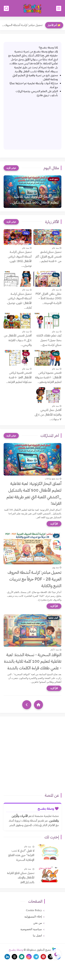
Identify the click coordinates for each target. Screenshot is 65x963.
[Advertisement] (32, 121)
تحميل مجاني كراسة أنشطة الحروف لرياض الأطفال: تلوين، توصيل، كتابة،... (19, 301)
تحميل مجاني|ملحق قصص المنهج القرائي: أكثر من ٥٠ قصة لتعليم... (48, 256)
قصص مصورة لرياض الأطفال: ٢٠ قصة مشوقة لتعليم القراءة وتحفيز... (48, 377)
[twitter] (50, 956)
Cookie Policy (34, 910)
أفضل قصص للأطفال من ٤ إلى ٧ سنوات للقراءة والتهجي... (18, 340)
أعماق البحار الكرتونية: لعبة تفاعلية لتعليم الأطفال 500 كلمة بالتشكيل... (34, 199)
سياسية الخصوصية (31, 929)
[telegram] (36, 956)
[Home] (38, 704)
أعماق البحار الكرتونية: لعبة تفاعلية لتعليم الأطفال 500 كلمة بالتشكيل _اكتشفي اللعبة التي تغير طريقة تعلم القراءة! (33, 493)
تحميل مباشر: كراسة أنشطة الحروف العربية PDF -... (22, 25)
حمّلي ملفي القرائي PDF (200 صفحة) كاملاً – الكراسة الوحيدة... (48, 298)
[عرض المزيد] (11, 168)
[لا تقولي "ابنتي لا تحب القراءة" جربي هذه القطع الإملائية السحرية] (49, 852)
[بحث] (6, 8)
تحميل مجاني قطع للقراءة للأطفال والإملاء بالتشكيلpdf (20, 877)
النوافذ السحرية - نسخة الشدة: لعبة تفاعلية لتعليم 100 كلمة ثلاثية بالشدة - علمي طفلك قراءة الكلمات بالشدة (32, 661)
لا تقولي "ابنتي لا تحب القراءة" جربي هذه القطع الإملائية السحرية (21, 855)
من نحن (37, 922)
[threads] (14, 956)
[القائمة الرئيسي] (58, 8)
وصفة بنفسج (16, 950)
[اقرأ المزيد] (54, 523)
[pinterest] (43, 956)
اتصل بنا (37, 935)
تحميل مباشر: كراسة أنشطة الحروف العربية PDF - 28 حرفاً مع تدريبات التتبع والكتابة (34, 579)
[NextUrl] (26, 704)
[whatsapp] (21, 956)
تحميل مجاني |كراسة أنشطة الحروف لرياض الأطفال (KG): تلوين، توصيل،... (20, 259)
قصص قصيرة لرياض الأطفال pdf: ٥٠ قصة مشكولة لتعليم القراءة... (19, 377)
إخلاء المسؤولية (33, 916)
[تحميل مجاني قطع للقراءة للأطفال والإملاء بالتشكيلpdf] (49, 874)
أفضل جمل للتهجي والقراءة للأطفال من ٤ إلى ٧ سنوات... (48, 414)
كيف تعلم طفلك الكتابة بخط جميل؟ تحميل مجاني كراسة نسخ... (48, 340)
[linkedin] (7, 956)
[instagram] (29, 956)
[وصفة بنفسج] (32, 8)
